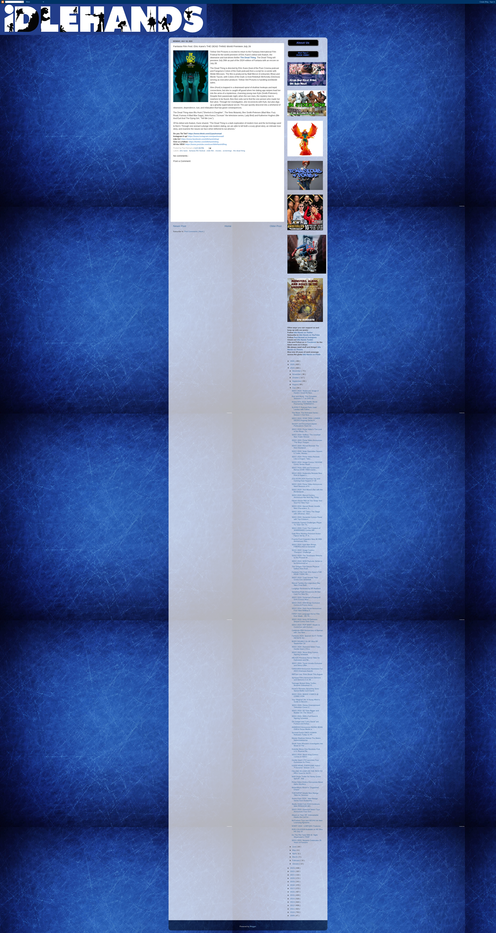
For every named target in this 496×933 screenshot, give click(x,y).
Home (228, 226)
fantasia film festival (197, 151)
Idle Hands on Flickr (311, 354)
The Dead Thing (248, 57)
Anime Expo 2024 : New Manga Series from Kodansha (305, 800)
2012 (292, 905)
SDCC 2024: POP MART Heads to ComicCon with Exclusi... (306, 626)
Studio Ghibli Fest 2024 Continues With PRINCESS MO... (306, 805)
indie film (210, 151)
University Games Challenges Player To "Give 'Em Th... (307, 524)
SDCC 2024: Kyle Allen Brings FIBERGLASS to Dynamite (304, 546)
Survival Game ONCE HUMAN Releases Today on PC (304, 734)
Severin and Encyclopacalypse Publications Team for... (304, 425)
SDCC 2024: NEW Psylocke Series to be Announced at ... (307, 562)
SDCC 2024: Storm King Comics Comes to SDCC (305, 756)
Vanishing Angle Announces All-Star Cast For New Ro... (306, 593)
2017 (292, 888)
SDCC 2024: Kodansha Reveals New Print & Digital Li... (307, 474)
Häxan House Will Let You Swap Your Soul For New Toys (307, 502)
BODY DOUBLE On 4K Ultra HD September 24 (305, 642)
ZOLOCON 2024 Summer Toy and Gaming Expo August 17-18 (306, 480)
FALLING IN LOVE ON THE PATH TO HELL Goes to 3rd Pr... (307, 772)
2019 (292, 882)
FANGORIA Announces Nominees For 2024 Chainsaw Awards (307, 670)
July (294, 388)
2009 (292, 916)
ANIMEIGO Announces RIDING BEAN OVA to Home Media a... (307, 728)
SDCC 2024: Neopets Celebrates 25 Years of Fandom (306, 841)
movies (218, 151)
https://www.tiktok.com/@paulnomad (205, 134)
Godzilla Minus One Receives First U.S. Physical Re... (306, 750)
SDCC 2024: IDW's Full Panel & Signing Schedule (305, 717)
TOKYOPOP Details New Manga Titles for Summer (305, 794)
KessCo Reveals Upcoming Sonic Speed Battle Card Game (305, 690)
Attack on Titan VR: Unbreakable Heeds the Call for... (305, 816)
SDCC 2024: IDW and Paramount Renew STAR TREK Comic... (305, 469)
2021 (292, 875)
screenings (227, 151)
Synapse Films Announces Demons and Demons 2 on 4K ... (306, 679)
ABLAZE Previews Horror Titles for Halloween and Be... (306, 659)
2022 (292, 871)
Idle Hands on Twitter (303, 333)
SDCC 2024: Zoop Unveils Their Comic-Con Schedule (305, 579)
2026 (292, 361)
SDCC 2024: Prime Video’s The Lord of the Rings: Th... (307, 430)
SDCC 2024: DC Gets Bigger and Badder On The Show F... (305, 712)
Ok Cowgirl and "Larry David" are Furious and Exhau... (305, 723)
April (294, 854)
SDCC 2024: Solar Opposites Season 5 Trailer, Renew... (307, 452)
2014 (292, 899)
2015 (292, 895)
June (294, 847)
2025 (292, 364)
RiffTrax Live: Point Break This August (307, 674)
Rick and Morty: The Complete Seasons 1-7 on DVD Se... (304, 397)
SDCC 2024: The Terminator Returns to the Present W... (307, 557)
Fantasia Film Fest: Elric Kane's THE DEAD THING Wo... (307, 573)
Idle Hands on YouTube (309, 335)
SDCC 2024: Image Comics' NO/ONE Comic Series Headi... (307, 463)
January (295, 864)
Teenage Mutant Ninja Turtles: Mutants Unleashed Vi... (304, 684)
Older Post (276, 226)
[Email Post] (209, 148)
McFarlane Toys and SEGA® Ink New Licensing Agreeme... (307, 822)
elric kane (184, 151)
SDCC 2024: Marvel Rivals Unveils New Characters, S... (306, 507)
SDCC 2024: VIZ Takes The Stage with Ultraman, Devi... (306, 513)
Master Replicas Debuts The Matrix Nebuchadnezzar (306, 739)
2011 (292, 909)
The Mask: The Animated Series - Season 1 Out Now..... (305, 414)
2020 (292, 878)
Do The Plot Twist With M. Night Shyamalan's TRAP (305, 836)
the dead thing (239, 151)
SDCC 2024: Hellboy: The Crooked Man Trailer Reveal (306, 436)
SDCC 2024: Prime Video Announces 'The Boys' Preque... (307, 441)
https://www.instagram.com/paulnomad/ (206, 136)
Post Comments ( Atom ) (194, 231)
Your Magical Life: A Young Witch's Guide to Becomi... (306, 701)
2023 (292, 868)
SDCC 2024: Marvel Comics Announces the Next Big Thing (305, 496)
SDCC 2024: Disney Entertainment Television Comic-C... (306, 706)
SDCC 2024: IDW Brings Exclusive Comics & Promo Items (306, 604)
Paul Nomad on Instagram (305, 337)
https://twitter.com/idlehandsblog (204, 142)
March (295, 857)
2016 (292, 892)
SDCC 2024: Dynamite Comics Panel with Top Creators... (307, 518)
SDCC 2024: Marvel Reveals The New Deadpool (305, 447)
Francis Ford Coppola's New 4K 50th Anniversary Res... (307, 540)
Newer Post (179, 226)
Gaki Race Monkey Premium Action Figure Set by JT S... (306, 535)
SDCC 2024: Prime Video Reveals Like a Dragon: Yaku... (306, 458)
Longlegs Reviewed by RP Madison (306, 589)
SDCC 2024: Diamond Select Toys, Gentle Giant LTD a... (306, 648)
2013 (292, 902)
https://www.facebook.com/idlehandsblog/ (200, 139)
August (295, 384)
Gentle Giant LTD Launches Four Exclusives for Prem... (305, 761)
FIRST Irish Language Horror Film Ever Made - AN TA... (306, 615)
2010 (292, 912)
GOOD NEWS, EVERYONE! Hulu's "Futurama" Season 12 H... (306, 767)
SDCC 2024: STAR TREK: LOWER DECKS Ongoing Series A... (306, 419)
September (297, 381)
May (294, 850)
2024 (292, 368)
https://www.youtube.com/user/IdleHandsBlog (206, 144)
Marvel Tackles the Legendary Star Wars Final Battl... (306, 584)
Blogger (253, 926)
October (295, 378)
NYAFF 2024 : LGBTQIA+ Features (306, 826)
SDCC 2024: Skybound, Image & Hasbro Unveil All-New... (305, 392)
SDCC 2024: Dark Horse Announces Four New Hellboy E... (306, 609)
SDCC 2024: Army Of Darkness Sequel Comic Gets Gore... (304, 620)
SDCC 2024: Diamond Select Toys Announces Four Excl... (306, 811)
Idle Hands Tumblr (305, 340)
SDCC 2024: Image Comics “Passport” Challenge (303, 551)
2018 (292, 885)
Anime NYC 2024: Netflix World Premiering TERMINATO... (304, 403)
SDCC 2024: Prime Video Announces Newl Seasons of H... (307, 485)
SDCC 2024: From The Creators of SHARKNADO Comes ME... (306, 529)
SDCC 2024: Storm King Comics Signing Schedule (305, 653)
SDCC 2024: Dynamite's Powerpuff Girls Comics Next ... (306, 598)
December (296, 371)
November (296, 374)
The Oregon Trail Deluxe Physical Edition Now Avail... (305, 568)
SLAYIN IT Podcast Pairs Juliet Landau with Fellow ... (304, 408)
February (296, 860)
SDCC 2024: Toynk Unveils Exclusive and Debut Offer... (307, 664)
